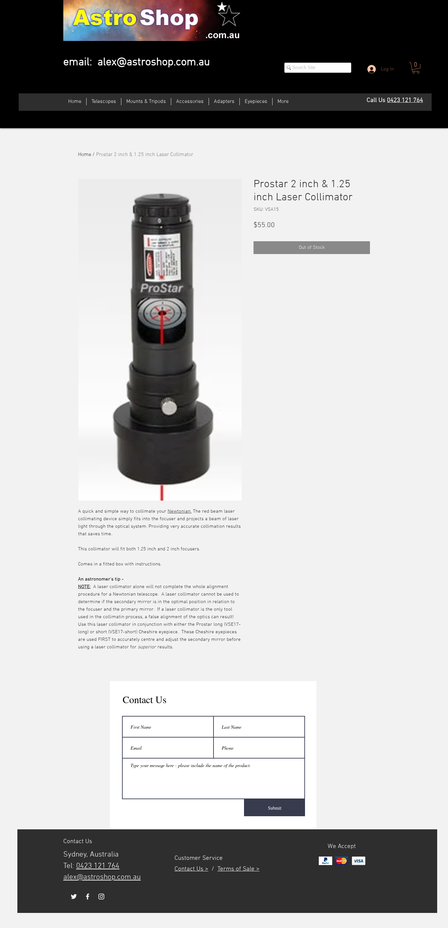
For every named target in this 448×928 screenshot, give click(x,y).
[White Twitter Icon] (74, 896)
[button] (416, 67)
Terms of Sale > (238, 869)
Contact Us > (191, 869)
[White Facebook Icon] (88, 896)
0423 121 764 (405, 100)
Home (84, 154)
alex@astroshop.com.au (153, 62)
